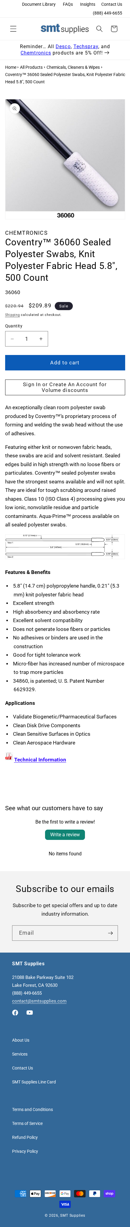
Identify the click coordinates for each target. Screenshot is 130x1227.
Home (10, 67)
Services (20, 1054)
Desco (63, 46)
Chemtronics (36, 53)
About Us (20, 1040)
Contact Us (111, 4)
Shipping (12, 315)
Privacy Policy (25, 1151)
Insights (87, 4)
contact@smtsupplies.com (39, 1001)
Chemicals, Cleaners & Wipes (73, 67)
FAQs (68, 4)
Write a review (65, 834)
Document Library (39, 4)
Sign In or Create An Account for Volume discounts (65, 387)
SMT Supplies (72, 1215)
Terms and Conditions (32, 1109)
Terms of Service (27, 1123)
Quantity (14, 325)
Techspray (85, 46)
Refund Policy (25, 1137)
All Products (31, 67)
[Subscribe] (110, 933)
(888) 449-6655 (107, 13)
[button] (13, 29)
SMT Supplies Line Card (34, 1081)
